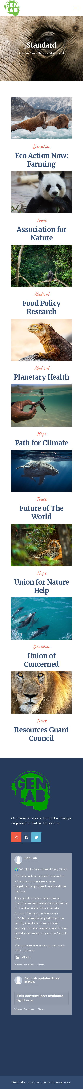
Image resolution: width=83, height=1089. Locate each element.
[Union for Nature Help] (41, 544)
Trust (41, 220)
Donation (41, 146)
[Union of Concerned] (41, 618)
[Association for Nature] (41, 192)
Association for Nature (41, 233)
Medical (41, 294)
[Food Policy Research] (41, 266)
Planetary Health (42, 377)
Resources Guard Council (41, 734)
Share (41, 964)
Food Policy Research (41, 307)
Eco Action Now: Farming (41, 160)
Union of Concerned (41, 660)
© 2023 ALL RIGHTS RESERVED (48, 1082)
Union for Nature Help (41, 586)
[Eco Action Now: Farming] (41, 118)
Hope (41, 433)
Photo (27, 957)
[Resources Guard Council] (41, 692)
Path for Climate (41, 443)
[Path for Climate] (41, 405)
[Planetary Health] (41, 339)
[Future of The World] (41, 470)
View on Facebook (24, 964)
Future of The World (41, 512)
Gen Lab (30, 858)
